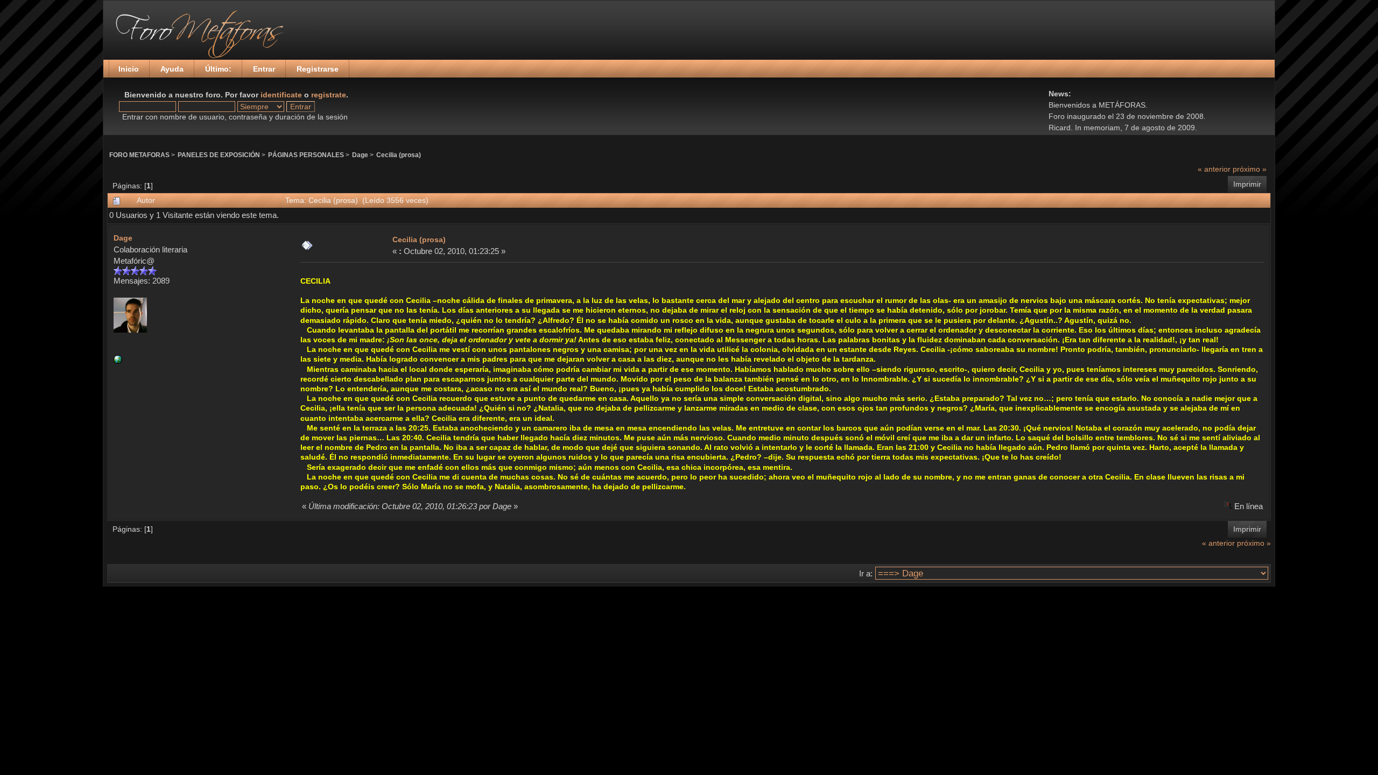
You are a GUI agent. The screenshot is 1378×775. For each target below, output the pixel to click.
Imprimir (1247, 184)
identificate (281, 94)
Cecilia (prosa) (398, 154)
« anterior (1214, 169)
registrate (328, 94)
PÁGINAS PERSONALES (306, 154)
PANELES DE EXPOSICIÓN (219, 154)
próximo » (1250, 169)
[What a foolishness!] (118, 360)
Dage (360, 154)
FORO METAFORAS (139, 154)
